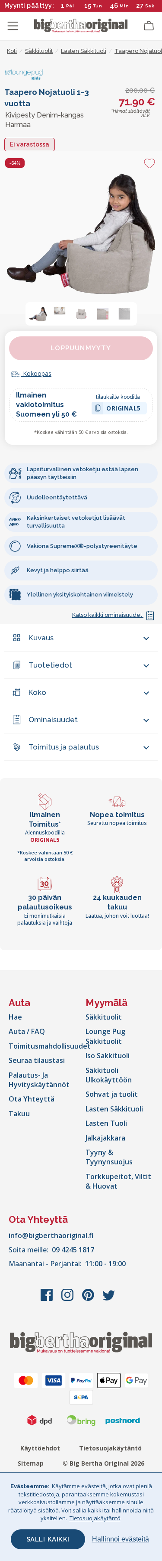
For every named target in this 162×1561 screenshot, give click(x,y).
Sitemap (31, 1463)
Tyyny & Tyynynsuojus (109, 1157)
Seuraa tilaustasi (37, 1060)
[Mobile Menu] (13, 26)
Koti (12, 51)
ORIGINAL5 (123, 409)
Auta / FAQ (27, 1031)
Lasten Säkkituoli (114, 1109)
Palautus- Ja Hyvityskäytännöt (39, 1079)
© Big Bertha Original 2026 (103, 1463)
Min (124, 5)
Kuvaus (41, 637)
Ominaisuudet (53, 719)
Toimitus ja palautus (64, 747)
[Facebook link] (47, 1299)
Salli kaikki (48, 1539)
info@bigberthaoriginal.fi (51, 1235)
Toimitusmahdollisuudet (50, 1046)
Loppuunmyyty (81, 348)
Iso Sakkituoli (108, 1055)
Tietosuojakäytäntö (110, 1448)
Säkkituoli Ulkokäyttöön (109, 1075)
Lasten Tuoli (106, 1123)
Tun (97, 5)
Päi (70, 5)
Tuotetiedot (50, 665)
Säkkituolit (104, 1017)
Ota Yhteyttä (31, 1099)
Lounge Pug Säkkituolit (105, 1036)
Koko (37, 692)
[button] (38, 314)
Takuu (19, 1113)
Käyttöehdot (40, 1448)
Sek (150, 5)
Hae (15, 1017)
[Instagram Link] (68, 1299)
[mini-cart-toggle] (149, 26)
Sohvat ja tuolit (112, 1094)
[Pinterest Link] (89, 1299)
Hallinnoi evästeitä (120, 1539)
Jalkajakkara (105, 1138)
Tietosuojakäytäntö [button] (95, 1518)
